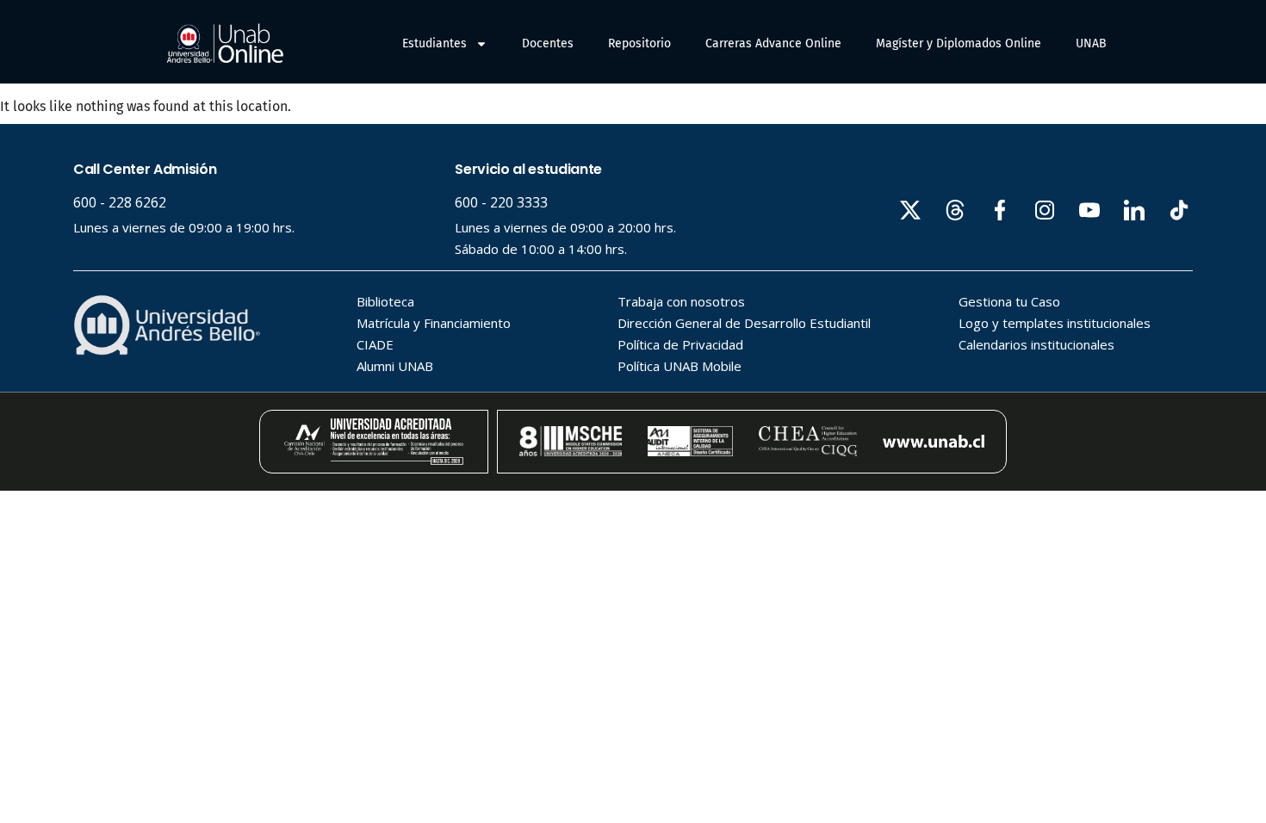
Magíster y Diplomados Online (958, 43)
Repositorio (639, 43)
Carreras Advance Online (773, 43)
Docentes (548, 43)
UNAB (1091, 43)
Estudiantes (434, 43)
